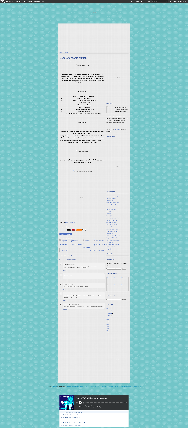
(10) (109, 227)
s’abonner (81, 406)
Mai (109, 317)
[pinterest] (149, 1)
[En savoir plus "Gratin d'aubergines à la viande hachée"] (125, 287)
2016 (107, 319)
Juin (109, 315)
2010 (107, 330)
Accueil (61, 52)
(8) (113, 229)
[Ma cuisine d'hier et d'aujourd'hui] (110, 109)
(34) (109, 200)
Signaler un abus (93, 386)
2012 (107, 326)
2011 (107, 328)
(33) (112, 202)
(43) (112, 198)
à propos (98, 406)
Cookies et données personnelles (126, 386)
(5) (109, 242)
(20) (109, 211)
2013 (107, 324)
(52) (112, 196)
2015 (107, 322)
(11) (111, 222)
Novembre (110, 311)
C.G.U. (99, 386)
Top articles (82, 386)
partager (89, 406)
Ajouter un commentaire (71, 259)
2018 (107, 308)
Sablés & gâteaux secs (70, 222)
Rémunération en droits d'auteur (107, 386)
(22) (109, 207)
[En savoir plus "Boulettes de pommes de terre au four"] (125, 280)
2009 (107, 333)
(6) (111, 238)
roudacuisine (117, 129)
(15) (109, 213)
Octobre (110, 313)
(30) (112, 205)
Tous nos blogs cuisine (136, 1)
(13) (112, 218)
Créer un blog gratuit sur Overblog (73, 386)
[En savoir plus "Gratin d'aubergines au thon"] (117, 287)
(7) (112, 231)
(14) (109, 216)
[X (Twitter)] (146, 1)
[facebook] (144, 1)
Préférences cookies (137, 386)
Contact (66, 52)
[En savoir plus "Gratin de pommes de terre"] (110, 287)
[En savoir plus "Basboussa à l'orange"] (117, 280)
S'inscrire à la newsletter (66, 234)
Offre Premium (116, 386)
